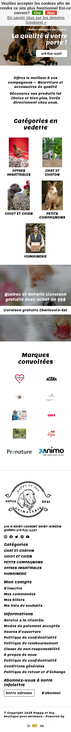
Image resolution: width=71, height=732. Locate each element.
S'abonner (51, 693)
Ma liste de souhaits (23, 606)
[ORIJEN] (51, 434)
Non (51, 13)
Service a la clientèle (24, 620)
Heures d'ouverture (22, 632)
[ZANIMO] (51, 452)
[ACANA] (51, 379)
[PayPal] (34, 726)
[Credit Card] (28, 726)
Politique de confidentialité (30, 637)
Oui (37, 13)
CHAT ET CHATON (52, 173)
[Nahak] (19, 434)
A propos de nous (20, 655)
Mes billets (14, 600)
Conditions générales (24, 666)
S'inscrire (13, 588)
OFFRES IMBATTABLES (19, 173)
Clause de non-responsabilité (32, 649)
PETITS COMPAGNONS (52, 216)
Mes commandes (20, 594)
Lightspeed (13, 720)
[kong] (51, 416)
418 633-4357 (51, 53)
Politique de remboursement (31, 643)
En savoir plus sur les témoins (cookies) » (36, 20)
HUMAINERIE (35, 256)
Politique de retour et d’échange (34, 672)
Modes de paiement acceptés (32, 626)
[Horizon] (51, 397)
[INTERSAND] (19, 416)
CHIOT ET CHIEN (19, 214)
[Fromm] (19, 397)
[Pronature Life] (19, 452)
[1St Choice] (19, 379)
